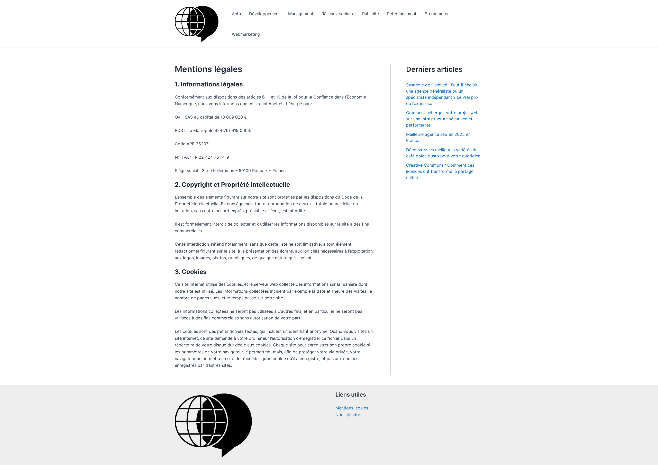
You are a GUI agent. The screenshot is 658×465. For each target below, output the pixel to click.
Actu (236, 13)
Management (300, 13)
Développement (264, 13)
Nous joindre (347, 414)
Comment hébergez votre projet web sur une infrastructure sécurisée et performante (442, 119)
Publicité (370, 13)
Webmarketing (246, 34)
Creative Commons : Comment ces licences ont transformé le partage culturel (440, 171)
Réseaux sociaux (338, 13)
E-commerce (437, 13)
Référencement (401, 13)
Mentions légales (351, 407)
